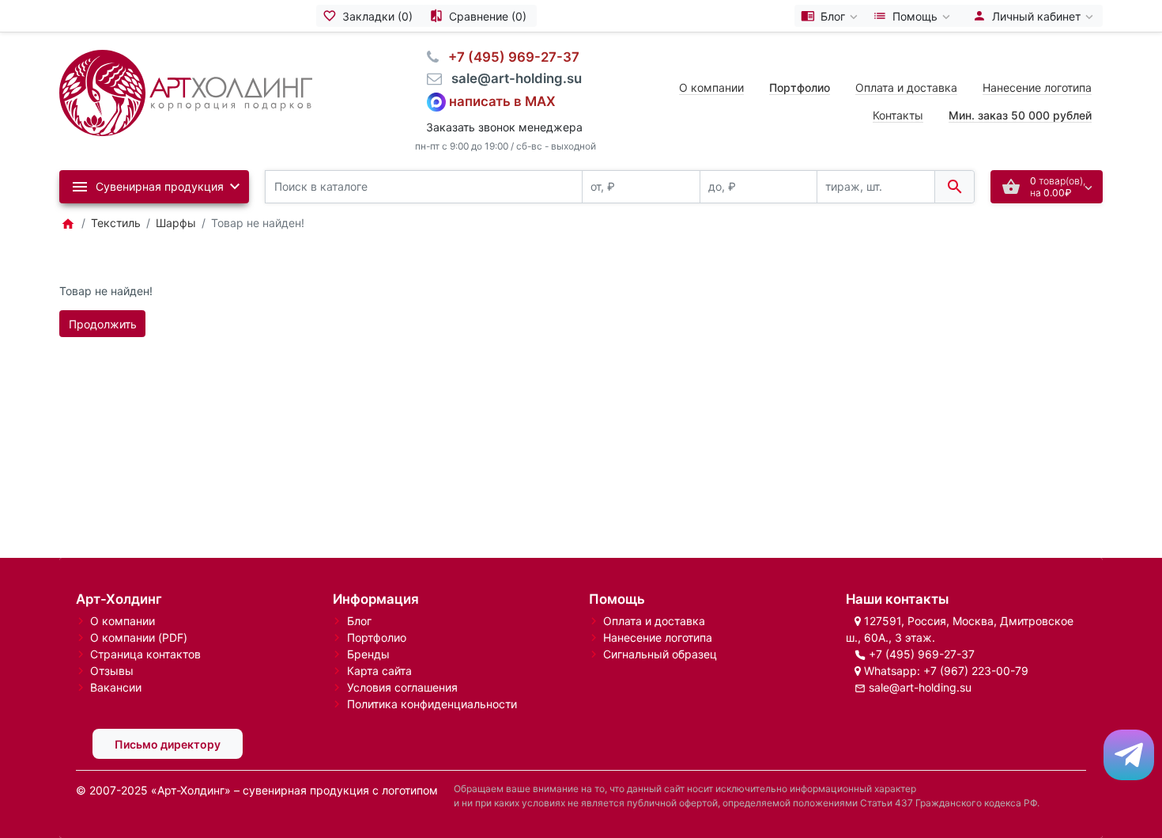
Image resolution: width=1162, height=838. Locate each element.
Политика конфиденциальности (432, 704)
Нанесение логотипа (1037, 87)
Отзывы (112, 670)
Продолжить (103, 324)
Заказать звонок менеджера (504, 127)
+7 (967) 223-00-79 (975, 670)
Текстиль (116, 222)
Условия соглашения (402, 687)
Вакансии (115, 687)
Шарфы (176, 222)
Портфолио (376, 637)
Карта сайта (379, 670)
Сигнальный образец (660, 654)
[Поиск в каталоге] (954, 187)
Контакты (898, 115)
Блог (359, 621)
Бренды (368, 654)
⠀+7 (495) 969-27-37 (509, 57)
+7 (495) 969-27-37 (922, 654)
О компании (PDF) (138, 637)
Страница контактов (145, 654)
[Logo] (185, 91)
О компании (711, 87)
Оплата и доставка (906, 87)
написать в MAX (502, 100)
